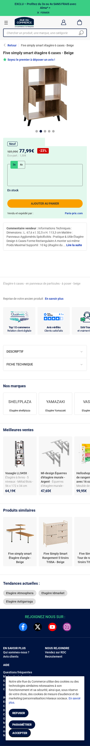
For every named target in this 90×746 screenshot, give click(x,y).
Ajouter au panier (45, 203)
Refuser (18, 713)
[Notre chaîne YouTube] (52, 627)
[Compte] (63, 22)
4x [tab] (21, 164)
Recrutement (53, 656)
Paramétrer (22, 724)
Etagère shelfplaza (19, 410)
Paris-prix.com (74, 213)
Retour (12, 45)
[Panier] (79, 22)
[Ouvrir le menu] (6, 22)
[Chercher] (81, 33)
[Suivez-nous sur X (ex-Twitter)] (37, 627)
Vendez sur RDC (55, 652)
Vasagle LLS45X (16, 473)
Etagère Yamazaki (55, 410)
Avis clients (10, 656)
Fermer (45, 12)
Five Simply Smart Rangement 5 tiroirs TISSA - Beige (55, 558)
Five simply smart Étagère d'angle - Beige (20, 558)
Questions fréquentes (17, 672)
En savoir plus (54, 298)
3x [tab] (14, 164)
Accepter (19, 733)
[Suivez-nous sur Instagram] (67, 627)
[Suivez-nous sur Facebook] (23, 627)
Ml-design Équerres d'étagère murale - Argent (54, 477)
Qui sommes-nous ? (16, 652)
